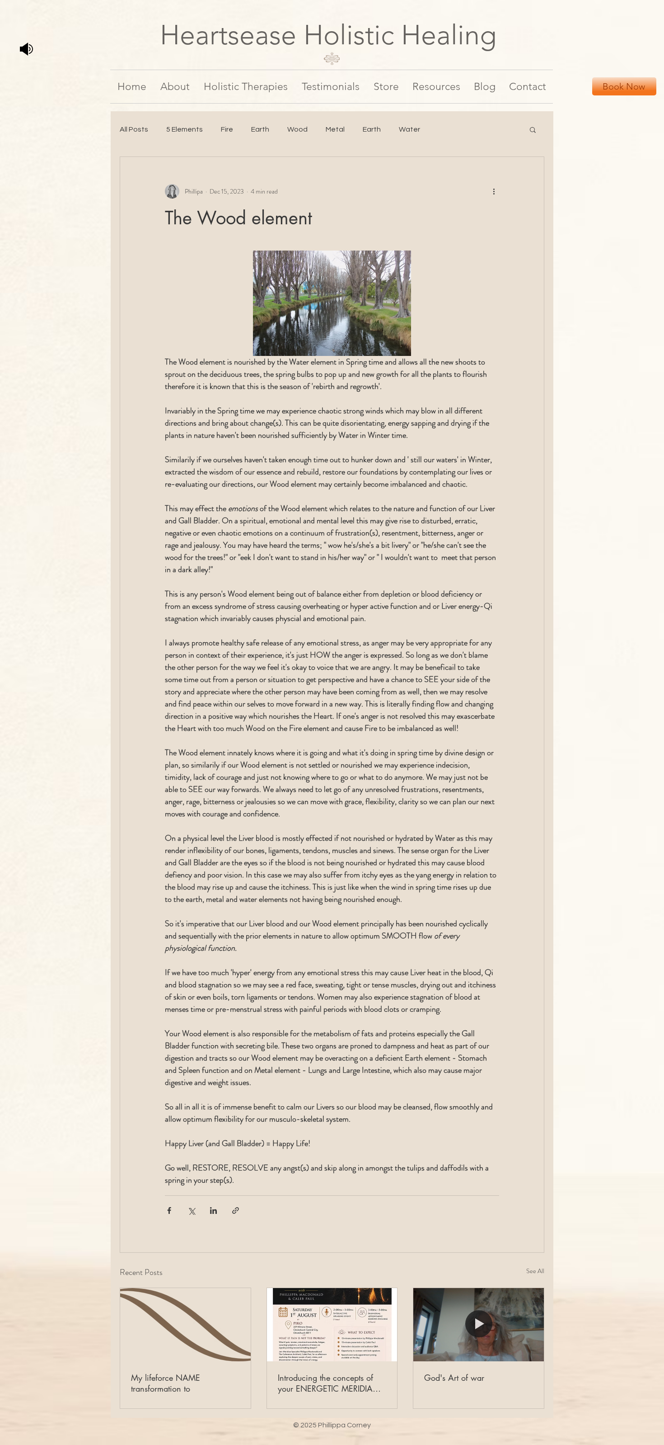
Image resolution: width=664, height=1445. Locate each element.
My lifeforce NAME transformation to (165, 1383)
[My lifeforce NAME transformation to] (185, 1324)
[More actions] (493, 191)
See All (535, 1270)
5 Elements (184, 129)
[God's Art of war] (478, 1324)
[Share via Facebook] (169, 1210)
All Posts (134, 129)
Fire (227, 129)
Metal (335, 129)
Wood (297, 129)
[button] (532, 129)
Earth (260, 129)
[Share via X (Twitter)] (191, 1210)
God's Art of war (454, 1377)
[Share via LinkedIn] (213, 1210)
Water (409, 129)
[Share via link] (235, 1210)
